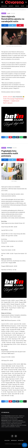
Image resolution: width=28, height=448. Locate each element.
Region (17, 6)
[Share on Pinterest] (20, 25)
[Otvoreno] (14, 2)
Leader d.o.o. (20, 443)
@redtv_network (7, 96)
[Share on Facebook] (5, 25)
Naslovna (4, 6)
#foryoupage (10, 98)
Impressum (14, 440)
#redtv (5, 98)
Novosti (11, 6)
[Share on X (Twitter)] (12, 25)
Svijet (22, 6)
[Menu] (2, 2)
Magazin (4, 13)
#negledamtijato (19, 98)
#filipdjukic (6, 101)
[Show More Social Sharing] (25, 25)
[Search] (26, 2)
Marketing (20, 440)
